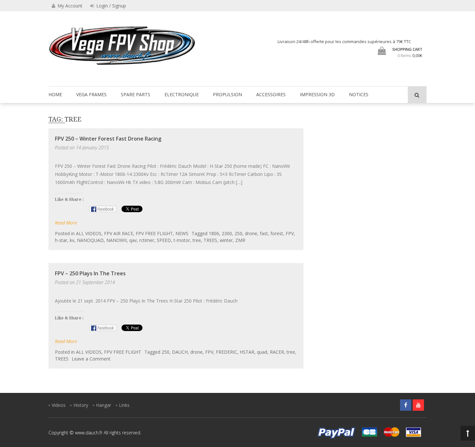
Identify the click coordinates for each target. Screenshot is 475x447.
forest (276, 233)
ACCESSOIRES (271, 94)
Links (124, 405)
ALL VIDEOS (88, 233)
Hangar (103, 405)
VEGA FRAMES (91, 94)
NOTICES (358, 94)
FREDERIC (226, 352)
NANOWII (116, 240)
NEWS (181, 233)
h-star (61, 240)
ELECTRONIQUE (181, 94)
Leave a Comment (91, 359)
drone (251, 233)
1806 (214, 233)
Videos (59, 405)
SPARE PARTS (135, 94)
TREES (210, 240)
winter (226, 240)
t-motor (182, 240)
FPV (290, 233)
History (80, 405)
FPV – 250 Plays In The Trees (90, 273)
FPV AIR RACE (118, 233)
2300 (227, 233)
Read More (66, 223)
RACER (277, 352)
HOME (55, 94)
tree (197, 240)
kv (72, 240)
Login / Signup (110, 6)
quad (262, 352)
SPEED (164, 240)
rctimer (146, 240)
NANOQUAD (90, 240)
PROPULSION (227, 94)
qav (133, 240)
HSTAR (247, 352)
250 (238, 233)
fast (264, 233)
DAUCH (180, 352)
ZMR (240, 240)
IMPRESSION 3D (317, 94)
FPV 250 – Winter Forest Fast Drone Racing (108, 138)
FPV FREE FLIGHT (154, 233)
